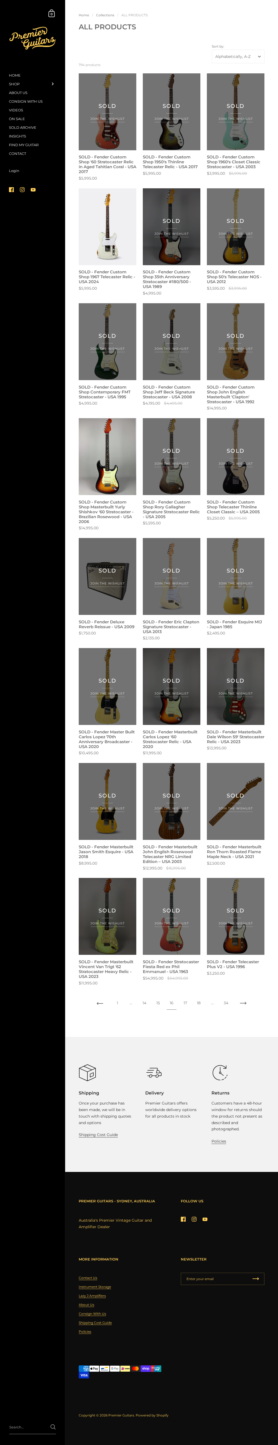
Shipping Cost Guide (98, 1134)
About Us (86, 1305)
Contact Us (88, 1278)
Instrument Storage (95, 1287)
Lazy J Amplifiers (92, 1296)
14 (144, 1002)
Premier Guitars (121, 1415)
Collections (105, 15)
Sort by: (218, 46)
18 (199, 1002)
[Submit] (53, 1427)
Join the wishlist (107, 119)
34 (226, 1002)
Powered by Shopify (152, 1415)
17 (185, 1002)
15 (158, 1002)
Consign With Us (92, 1314)
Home (84, 15)
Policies (218, 1141)
